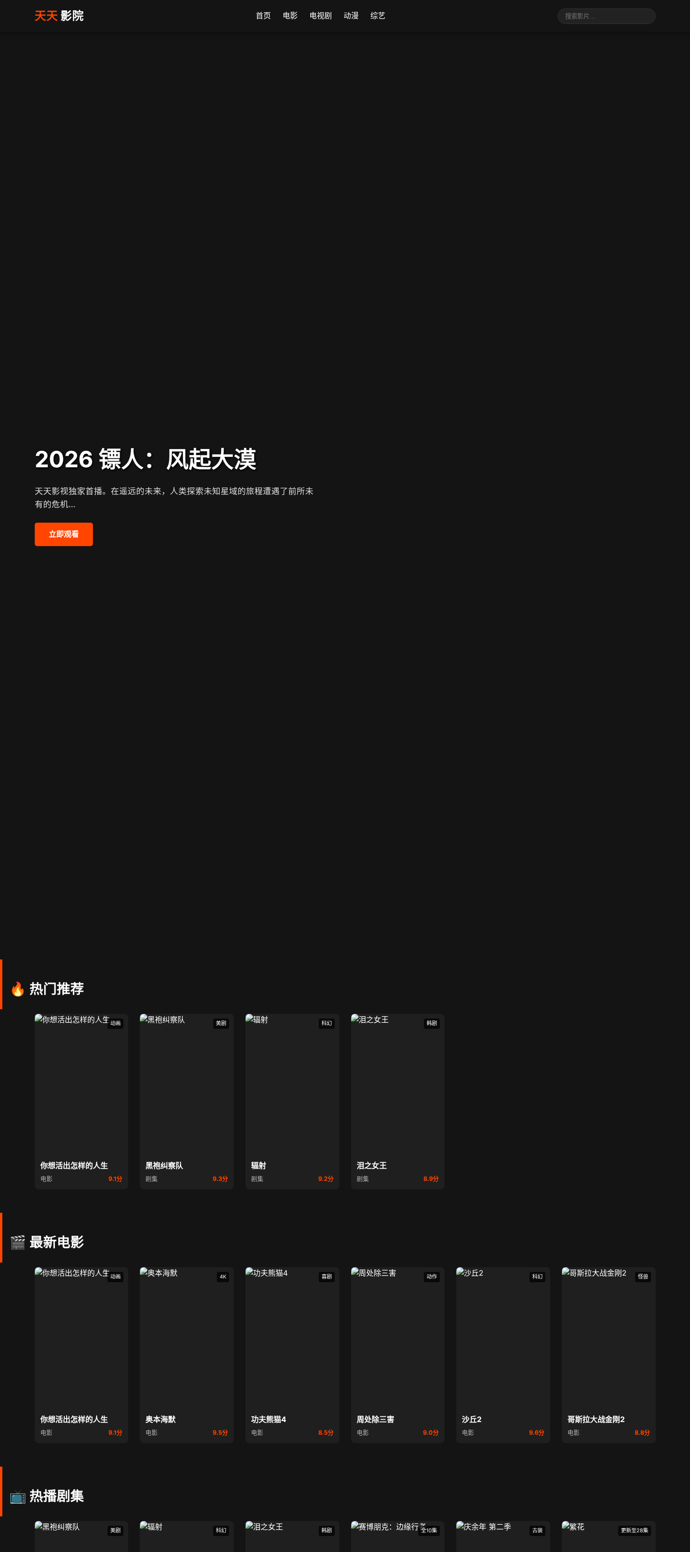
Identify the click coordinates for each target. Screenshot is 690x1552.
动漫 (351, 15)
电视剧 (320, 15)
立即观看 (64, 534)
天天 (59, 16)
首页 (263, 15)
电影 (290, 15)
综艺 (377, 15)
